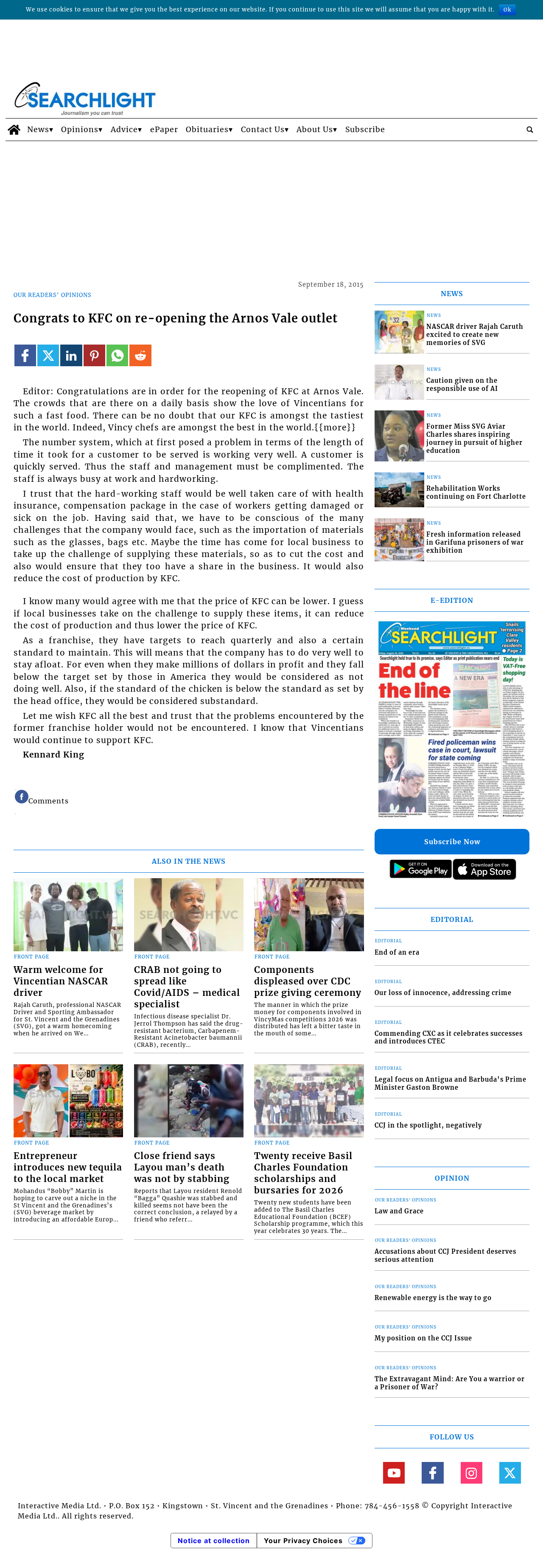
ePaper (164, 129)
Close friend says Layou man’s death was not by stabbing (182, 1168)
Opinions (79, 129)
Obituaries (207, 129)
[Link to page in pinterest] (94, 355)
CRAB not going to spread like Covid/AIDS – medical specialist (187, 987)
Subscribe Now (452, 841)
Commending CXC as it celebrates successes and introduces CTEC (449, 1038)
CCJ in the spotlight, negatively (428, 1125)
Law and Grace (399, 1211)
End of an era (397, 952)
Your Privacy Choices (303, 1540)
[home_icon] (14, 130)
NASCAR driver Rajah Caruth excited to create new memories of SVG (474, 334)
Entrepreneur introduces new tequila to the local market (68, 1168)
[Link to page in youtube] (394, 1473)
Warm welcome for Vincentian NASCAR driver (61, 981)
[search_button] (529, 130)
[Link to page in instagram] (471, 1473)
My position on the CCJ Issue (423, 1338)
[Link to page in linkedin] (71, 355)
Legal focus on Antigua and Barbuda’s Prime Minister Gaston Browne (450, 1083)
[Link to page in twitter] (48, 355)
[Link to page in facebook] (25, 355)
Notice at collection (214, 1540)
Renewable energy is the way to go (433, 1298)
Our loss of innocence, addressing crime (443, 993)
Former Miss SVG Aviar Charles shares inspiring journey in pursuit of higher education (474, 438)
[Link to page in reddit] (140, 355)
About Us (315, 129)
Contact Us (263, 129)
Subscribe (365, 129)
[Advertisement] (271, 204)
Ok (507, 9)
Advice (124, 129)
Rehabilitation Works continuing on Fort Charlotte (476, 492)
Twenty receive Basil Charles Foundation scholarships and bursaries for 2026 (303, 1173)
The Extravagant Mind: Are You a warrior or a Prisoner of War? (450, 1383)
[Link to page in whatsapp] (117, 355)
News (38, 129)
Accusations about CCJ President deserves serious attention (445, 1256)
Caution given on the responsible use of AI (462, 385)
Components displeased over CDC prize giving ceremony (307, 981)
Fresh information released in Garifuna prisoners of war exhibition (475, 542)
